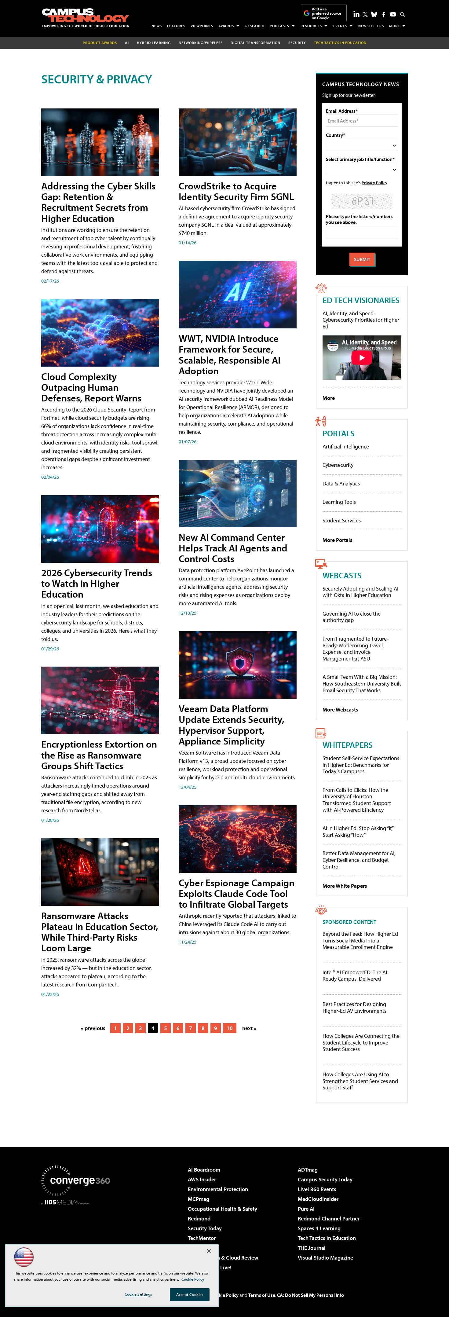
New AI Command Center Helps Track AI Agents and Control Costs (233, 548)
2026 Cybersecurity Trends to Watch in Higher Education (96, 583)
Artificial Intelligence (346, 446)
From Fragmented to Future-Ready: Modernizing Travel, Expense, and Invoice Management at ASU (356, 648)
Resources (311, 26)
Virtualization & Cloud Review (223, 1257)
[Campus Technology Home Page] (85, 17)
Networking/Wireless (201, 42)
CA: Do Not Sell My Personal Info (310, 1295)
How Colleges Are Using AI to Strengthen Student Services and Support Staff (360, 1081)
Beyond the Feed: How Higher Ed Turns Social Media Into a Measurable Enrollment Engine (360, 940)
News (156, 26)
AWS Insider (202, 1179)
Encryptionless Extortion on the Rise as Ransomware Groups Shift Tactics (99, 754)
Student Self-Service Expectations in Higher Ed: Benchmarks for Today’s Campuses (361, 765)
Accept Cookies (189, 1294)
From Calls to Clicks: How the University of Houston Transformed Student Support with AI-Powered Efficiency (357, 799)
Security (297, 42)
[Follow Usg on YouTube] (393, 14)
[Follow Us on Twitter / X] (365, 14)
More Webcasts (340, 709)
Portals (339, 433)
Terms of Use (261, 1295)
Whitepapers (348, 744)
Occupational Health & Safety (222, 1208)
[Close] (209, 1251)
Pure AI (306, 1208)
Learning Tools (339, 501)
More (394, 26)
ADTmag (308, 1169)
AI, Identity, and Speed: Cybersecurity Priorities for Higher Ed (361, 320)
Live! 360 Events (317, 1189)
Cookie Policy (225, 1295)
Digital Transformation (255, 42)
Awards (226, 26)
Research (255, 26)
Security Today (205, 1228)
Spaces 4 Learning (319, 1228)
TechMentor (202, 1238)
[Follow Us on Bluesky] (374, 14)
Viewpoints (202, 26)
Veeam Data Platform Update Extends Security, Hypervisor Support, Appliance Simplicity (231, 724)
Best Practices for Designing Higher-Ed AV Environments (354, 1007)
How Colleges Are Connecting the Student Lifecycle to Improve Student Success (361, 1042)
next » (249, 1028)
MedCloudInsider (318, 1198)
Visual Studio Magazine (325, 1257)
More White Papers (345, 885)
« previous (93, 1028)
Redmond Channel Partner (329, 1218)
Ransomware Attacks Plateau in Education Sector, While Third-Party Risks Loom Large (99, 931)
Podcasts (279, 26)
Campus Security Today (325, 1179)
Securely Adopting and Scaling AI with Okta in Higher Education (360, 592)
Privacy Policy (374, 182)
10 (230, 1028)
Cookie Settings (138, 1294)
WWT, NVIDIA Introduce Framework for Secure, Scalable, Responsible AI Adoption (229, 354)
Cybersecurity (338, 464)
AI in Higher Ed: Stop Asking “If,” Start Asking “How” (358, 831)
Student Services (342, 520)
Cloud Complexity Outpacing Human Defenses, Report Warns (91, 387)
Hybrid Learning (154, 42)
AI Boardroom (204, 1169)
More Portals (337, 539)
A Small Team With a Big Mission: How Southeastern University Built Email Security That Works (362, 683)
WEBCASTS (342, 575)
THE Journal (312, 1247)
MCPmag (198, 1198)
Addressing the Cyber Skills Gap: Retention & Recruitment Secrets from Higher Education (98, 202)
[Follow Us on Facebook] (384, 14)
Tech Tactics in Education (327, 1238)
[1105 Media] (78, 1236)
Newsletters (371, 26)
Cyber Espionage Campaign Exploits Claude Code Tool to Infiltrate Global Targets (236, 893)
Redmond (199, 1218)
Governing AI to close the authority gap (352, 617)
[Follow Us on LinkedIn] (356, 14)
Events (340, 26)
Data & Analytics (341, 483)
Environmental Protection (218, 1189)
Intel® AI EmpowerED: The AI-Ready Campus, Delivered (356, 975)
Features (176, 26)
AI (127, 42)
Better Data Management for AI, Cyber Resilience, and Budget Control (359, 860)
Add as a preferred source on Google (326, 13)
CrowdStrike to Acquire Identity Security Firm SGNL (236, 191)
